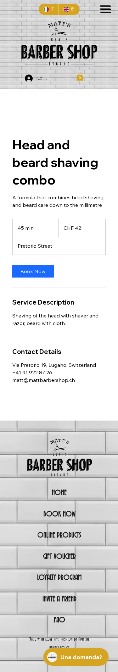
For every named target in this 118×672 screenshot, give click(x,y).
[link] (33, 271)
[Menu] (104, 8)
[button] (79, 76)
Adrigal (83, 639)
